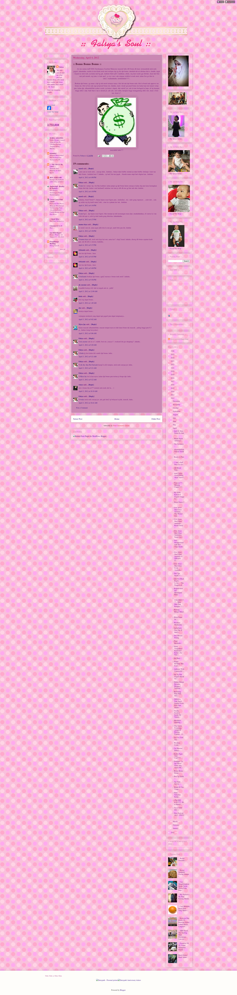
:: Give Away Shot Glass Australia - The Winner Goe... (177, 511)
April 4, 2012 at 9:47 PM (87, 256)
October (176, 408)
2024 (173, 358)
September (177, 411)
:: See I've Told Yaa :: (177, 738)
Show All (62, 249)
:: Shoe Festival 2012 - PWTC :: (178, 815)
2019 (173, 374)
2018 (173, 378)
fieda (80, 296)
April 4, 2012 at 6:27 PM (87, 219)
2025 (173, 354)
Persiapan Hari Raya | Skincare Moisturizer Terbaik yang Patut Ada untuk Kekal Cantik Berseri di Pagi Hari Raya (57, 208)
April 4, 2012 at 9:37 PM (87, 245)
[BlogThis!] (105, 156)
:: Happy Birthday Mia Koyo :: (178, 663)
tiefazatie (82, 250)
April (175, 428)
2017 (173, 381)
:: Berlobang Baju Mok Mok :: (176, 693)
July (174, 418)
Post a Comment (82, 408)
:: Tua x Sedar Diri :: (177, 808)
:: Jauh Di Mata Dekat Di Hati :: (178, 433)
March (175, 821)
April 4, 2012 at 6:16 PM (87, 205)
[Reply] (91, 168)
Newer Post (77, 418)
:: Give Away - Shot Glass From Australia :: (177, 567)
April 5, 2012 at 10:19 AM (88, 391)
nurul (81, 168)
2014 (173, 391)
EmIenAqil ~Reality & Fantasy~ (57, 187)
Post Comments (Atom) (121, 425)
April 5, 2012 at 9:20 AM (87, 345)
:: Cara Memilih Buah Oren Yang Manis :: (183, 908)
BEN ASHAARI (56, 177)
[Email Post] (98, 155)
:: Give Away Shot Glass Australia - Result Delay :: (177, 523)
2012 (173, 398)
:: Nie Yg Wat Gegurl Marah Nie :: (178, 676)
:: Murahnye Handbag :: (177, 721)
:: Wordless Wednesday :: (178, 623)
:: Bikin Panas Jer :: (177, 618)
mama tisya (83, 224)
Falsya (82, 155)
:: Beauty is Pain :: (178, 458)
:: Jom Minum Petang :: (177, 636)
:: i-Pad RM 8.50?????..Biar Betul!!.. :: (178, 802)
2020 (173, 371)
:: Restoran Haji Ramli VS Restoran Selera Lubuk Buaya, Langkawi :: (183, 922)
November (177, 404)
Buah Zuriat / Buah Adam (183, 956)
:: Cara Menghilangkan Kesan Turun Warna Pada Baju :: (183, 886)
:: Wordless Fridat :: (176, 744)
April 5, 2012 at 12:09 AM (88, 291)
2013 (173, 395)
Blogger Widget (184, 339)
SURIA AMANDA (56, 138)
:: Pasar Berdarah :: (177, 642)
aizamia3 (53, 153)
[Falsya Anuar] (49, 109)
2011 (173, 832)
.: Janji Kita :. (55, 219)
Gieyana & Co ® (56, 225)
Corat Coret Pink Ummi (56, 200)
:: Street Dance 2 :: (178, 503)
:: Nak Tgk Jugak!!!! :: (177, 574)
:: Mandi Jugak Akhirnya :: (177, 439)
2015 (173, 388)
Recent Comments (175, 339)
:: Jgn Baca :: (177, 658)
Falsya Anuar (51, 105)
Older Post (155, 418)
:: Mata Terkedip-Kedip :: (176, 794)
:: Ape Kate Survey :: (176, 783)
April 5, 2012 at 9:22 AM (87, 379)
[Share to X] (108, 156)
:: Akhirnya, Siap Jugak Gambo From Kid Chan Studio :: (178, 703)
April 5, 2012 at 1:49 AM (87, 303)
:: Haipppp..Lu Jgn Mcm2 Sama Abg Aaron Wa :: (177, 764)
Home (116, 418)
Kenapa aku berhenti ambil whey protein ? (57, 180)
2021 (173, 368)
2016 (173, 384)
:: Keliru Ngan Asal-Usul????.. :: (177, 756)
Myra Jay (82, 324)
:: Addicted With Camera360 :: (178, 670)
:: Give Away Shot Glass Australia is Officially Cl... (177, 556)
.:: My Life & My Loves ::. (56, 165)
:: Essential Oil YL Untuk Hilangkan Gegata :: (183, 946)
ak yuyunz (82, 284)
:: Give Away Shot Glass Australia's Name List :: (177, 534)
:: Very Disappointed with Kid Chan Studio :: (177, 544)
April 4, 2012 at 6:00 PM (87, 177)
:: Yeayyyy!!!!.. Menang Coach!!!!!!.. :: (177, 486)
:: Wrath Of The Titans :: (178, 788)
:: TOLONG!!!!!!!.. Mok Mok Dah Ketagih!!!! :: (178, 602)
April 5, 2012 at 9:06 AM (87, 333)
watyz (81, 384)
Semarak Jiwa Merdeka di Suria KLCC (55, 170)
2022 (173, 364)
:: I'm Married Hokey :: (177, 749)
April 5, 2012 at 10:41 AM (88, 403)
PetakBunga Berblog (54, 242)
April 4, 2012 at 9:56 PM (87, 280)
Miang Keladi (54, 245)
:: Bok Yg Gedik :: (178, 777)
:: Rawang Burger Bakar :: (178, 611)
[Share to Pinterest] (112, 156)
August (175, 414)
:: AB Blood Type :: (176, 469)
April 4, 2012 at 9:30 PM (87, 231)
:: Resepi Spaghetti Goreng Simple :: (183, 873)
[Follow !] (220, 2)
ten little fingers (55, 232)
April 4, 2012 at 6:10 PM (87, 191)
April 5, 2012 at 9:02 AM (87, 319)
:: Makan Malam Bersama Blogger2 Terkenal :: (178, 685)
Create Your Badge (53, 112)
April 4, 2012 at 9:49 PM (87, 268)
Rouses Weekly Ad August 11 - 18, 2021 (57, 236)
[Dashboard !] (230, 2)
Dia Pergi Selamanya (57, 221)
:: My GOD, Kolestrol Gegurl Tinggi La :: (178, 495)
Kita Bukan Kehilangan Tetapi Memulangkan (56, 192)
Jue (80, 308)
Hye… (52, 228)
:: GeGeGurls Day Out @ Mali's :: (177, 630)
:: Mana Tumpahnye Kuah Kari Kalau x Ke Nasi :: (177, 650)
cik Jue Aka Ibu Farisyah (89, 365)
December (176, 401)
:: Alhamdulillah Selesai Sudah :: (178, 451)
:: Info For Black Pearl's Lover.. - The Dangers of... (178, 582)
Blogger (122, 990)
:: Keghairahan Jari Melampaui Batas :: (177, 591)
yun (81, 186)
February (176, 825)
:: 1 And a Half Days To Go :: (178, 463)
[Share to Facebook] (110, 156)
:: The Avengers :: (178, 445)
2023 (173, 361)
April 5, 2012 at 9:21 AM (87, 356)
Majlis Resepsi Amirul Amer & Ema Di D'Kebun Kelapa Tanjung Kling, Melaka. (57, 144)
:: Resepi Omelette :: (182, 859)
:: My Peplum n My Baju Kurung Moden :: (183, 897)
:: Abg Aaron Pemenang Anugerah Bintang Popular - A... (178, 730)
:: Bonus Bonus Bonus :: (177, 772)
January (176, 828)
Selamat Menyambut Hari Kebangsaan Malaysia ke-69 (57, 157)
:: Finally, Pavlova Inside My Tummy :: (176, 714)
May (175, 424)
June (175, 421)
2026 (173, 351)
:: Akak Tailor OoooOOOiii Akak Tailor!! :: (178, 476)
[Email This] (103, 156)
